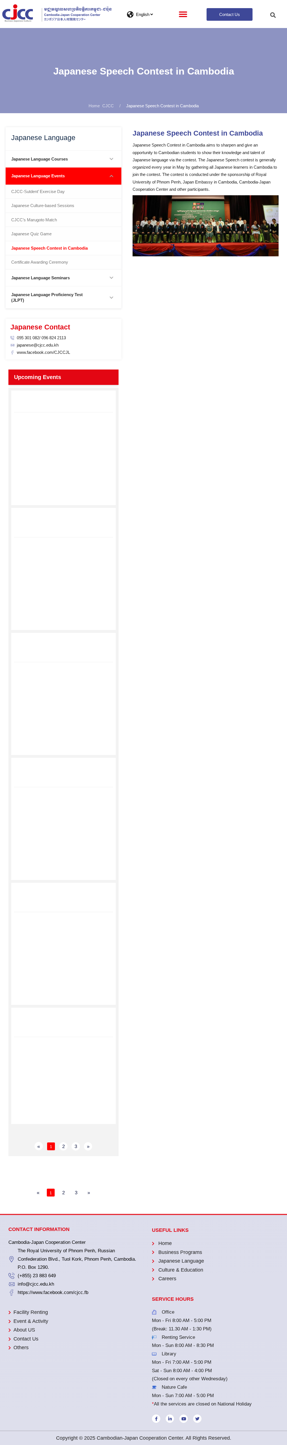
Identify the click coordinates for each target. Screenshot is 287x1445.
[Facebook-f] (156, 1418)
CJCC (108, 105)
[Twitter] (197, 1418)
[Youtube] (183, 1418)
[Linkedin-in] (170, 1418)
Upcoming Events (37, 377)
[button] (183, 14)
